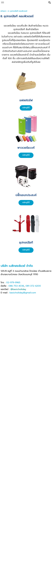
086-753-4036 (16, 286)
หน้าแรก (3, 11)
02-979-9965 (13, 282)
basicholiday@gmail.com (23, 292)
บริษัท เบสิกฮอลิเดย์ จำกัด (17, 266)
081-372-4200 (33, 286)
